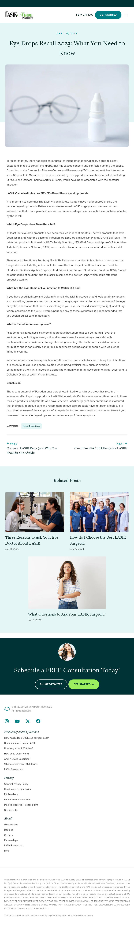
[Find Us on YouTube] (17, 721)
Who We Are (11, 824)
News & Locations (31, 426)
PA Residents (11, 794)
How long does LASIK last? (18, 748)
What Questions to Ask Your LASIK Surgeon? (66, 614)
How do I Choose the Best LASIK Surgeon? (98, 540)
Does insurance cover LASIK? (20, 743)
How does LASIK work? (16, 754)
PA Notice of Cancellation (17, 799)
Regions (8, 830)
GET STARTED (108, 15)
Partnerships (11, 840)
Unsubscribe (11, 810)
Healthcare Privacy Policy (17, 789)
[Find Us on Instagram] (6, 721)
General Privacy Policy (16, 784)
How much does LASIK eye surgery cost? (26, 738)
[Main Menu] (126, 15)
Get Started (82, 684)
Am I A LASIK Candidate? (17, 759)
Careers (8, 835)
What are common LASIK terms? (21, 764)
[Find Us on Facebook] (38, 721)
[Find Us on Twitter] (27, 721)
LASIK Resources (13, 769)
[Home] (19, 15)
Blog (6, 851)
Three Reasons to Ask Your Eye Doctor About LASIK (31, 540)
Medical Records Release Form (21, 805)
